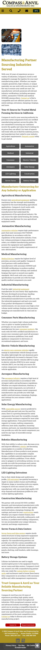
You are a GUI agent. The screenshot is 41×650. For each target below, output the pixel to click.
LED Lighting (10, 174)
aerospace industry (12, 378)
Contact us (25, 98)
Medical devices (7, 258)
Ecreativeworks (20, 647)
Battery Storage (29, 180)
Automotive (29, 146)
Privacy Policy (11, 645)
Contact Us (13, 625)
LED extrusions (13, 479)
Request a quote (28, 136)
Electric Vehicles (29, 160)
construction (28, 512)
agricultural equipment (20, 200)
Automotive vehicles (9, 230)
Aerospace (10, 167)
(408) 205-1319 (15, 635)
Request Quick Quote (28, 625)
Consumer (10, 160)
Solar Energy (29, 167)
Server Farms (10, 180)
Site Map (21, 645)
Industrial (29, 153)
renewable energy (13, 409)
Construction (29, 174)
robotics (23, 446)
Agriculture (10, 146)
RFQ (36, 11)
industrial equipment (21, 289)
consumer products (26, 329)
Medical (10, 153)
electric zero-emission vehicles (16, 350)
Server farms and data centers (13, 533)
